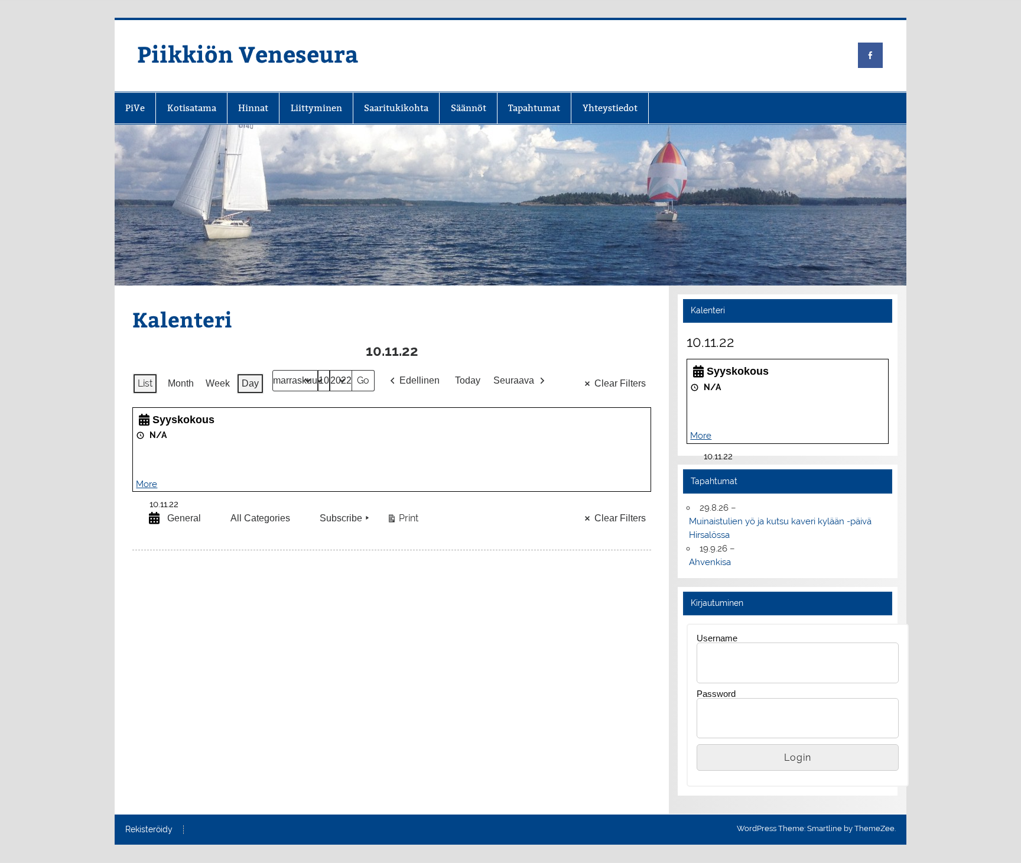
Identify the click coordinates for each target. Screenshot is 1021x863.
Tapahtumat (534, 107)
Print (402, 520)
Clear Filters (620, 383)
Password (716, 693)
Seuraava (513, 380)
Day (250, 383)
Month (181, 383)
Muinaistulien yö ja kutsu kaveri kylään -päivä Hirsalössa (780, 528)
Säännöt (468, 107)
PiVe (135, 107)
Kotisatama (191, 107)
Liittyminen (316, 107)
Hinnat (253, 107)
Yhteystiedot (610, 107)
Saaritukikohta (396, 107)
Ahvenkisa (710, 562)
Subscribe (341, 518)
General (184, 518)
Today (467, 380)
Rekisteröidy (149, 830)
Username (717, 638)
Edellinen (419, 380)
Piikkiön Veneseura (248, 53)
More (146, 484)
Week (218, 383)
